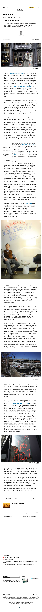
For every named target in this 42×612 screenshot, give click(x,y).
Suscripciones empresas (20, 603)
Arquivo (23, 576)
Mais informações (7, 517)
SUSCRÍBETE (31, 7)
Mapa (32, 602)
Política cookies (23, 602)
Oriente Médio (16, 17)
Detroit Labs (28, 203)
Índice (26, 603)
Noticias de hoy (29, 603)
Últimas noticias (6, 555)
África (9, 17)
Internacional (8, 15)
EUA (21, 17)
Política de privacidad (28, 602)
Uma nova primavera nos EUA (18, 503)
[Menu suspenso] (3, 10)
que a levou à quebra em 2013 (29, 144)
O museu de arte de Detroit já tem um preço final (6, 151)
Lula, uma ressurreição (9, 559)
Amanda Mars (21, 35)
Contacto (10, 602)
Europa (12, 17)
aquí (25, 517)
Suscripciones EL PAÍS (14, 603)
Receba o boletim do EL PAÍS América (11, 498)
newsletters (5, 576)
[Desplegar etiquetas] (37, 513)
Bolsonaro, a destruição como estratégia (12, 557)
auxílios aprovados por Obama (21, 403)
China (19, 17)
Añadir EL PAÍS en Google (35, 39)
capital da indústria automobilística (22, 86)
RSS (24, 603)
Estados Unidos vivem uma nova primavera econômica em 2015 (6, 146)
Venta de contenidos (14, 602)
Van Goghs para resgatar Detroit (6, 155)
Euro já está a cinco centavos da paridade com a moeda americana (6, 159)
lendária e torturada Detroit (16, 73)
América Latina (5, 17)
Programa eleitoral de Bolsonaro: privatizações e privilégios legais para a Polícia (19, 564)
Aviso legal (18, 602)
